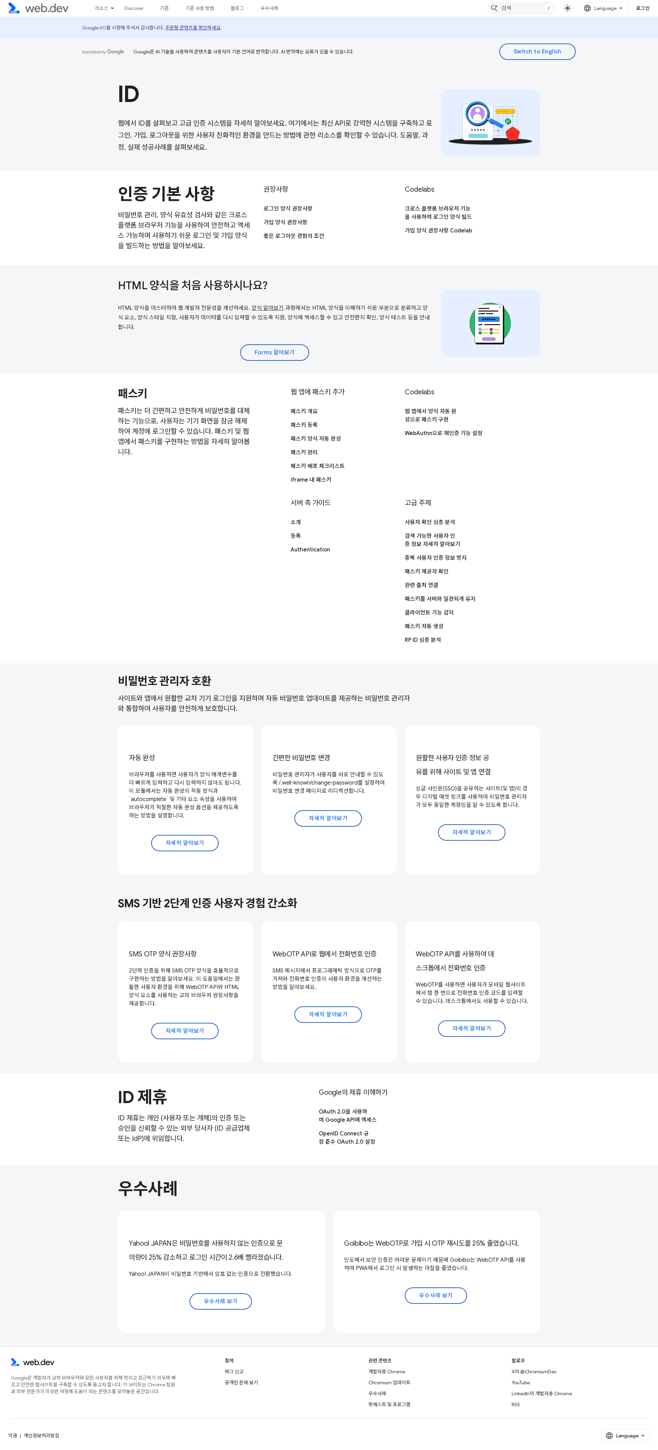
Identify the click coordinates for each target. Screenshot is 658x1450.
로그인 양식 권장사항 (288, 208)
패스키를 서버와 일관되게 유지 (440, 599)
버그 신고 (234, 1372)
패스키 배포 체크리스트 (318, 466)
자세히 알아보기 (185, 843)
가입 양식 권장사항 (285, 222)
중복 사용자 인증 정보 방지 (436, 558)
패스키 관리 (304, 452)
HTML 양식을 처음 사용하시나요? (193, 285)
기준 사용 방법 (199, 8)
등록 (296, 536)
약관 (12, 1435)
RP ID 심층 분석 (423, 640)
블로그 (237, 8)
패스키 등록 (304, 425)
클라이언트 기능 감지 (429, 612)
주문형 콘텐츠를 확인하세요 (193, 28)
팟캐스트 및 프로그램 (389, 1404)
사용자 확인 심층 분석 (430, 522)
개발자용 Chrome (386, 1372)
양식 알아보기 (268, 308)
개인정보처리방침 (41, 1435)
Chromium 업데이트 (389, 1382)
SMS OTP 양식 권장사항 (162, 954)
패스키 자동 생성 (424, 626)
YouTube (521, 1382)
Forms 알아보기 (275, 352)
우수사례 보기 (220, 1301)
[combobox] (521, 8)
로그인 (643, 8)
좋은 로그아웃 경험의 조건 (294, 236)
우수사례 (269, 8)
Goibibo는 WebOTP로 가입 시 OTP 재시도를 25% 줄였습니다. (431, 1243)
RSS (516, 1404)
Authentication (310, 549)
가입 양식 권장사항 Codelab (438, 230)
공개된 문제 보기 (241, 1382)
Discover (134, 8)
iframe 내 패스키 (311, 479)
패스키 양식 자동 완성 (316, 438)
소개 (296, 522)
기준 (164, 8)
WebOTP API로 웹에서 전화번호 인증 (324, 954)
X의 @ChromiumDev (534, 1372)
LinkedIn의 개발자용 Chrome (542, 1393)
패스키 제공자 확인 (427, 571)
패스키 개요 (304, 411)
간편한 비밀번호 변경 (301, 758)
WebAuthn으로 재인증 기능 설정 (444, 433)
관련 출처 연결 (421, 585)
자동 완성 (142, 758)
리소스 (101, 8)
